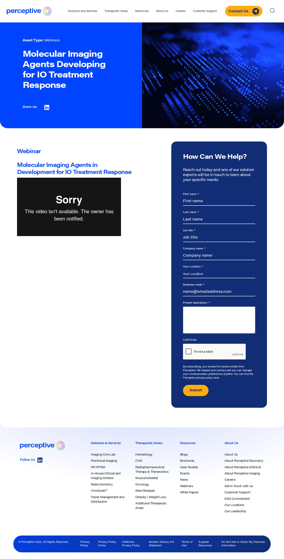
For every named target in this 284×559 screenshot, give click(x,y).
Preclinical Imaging (104, 461)
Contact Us (238, 11)
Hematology (143, 454)
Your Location (193, 267)
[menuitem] (82, 11)
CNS (138, 461)
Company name (194, 248)
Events (184, 473)
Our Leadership (235, 511)
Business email (193, 285)
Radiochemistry (101, 484)
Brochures (187, 461)
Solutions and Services (82, 11)
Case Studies (189, 467)
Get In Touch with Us (239, 486)
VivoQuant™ (99, 491)
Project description (196, 303)
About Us (162, 11)
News (184, 480)
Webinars (186, 486)
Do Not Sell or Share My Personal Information (243, 544)
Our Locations (234, 505)
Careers (181, 11)
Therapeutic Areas (116, 11)
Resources (142, 11)
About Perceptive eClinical (243, 467)
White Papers (189, 492)
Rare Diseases (145, 491)
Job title (189, 230)
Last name (191, 212)
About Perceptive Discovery (244, 461)
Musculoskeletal (146, 478)
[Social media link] (40, 460)
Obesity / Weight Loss (150, 497)
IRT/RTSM (98, 467)
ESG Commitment (237, 499)
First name (191, 194)
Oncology (142, 484)
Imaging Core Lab (103, 454)
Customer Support (205, 11)
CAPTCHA (189, 340)
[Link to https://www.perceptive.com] (29, 11)
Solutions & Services (106, 443)
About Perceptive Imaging (242, 473)
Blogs (184, 454)
